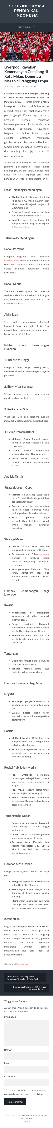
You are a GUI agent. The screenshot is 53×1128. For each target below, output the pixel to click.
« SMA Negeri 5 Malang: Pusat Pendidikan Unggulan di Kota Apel (22, 977)
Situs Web (9, 1076)
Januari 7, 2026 (12, 87)
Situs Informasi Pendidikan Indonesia (26, 11)
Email (8, 1063)
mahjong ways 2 (12, 260)
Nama (8, 1050)
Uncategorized (21, 964)
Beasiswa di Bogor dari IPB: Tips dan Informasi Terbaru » (29, 988)
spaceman (44, 554)
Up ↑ (27, 1122)
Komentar (11, 1017)
